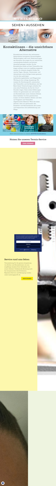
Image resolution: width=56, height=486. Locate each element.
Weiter (53, 35)
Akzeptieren (28, 241)
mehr (28, 246)
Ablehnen (28, 244)
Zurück (2, 35)
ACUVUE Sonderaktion (38, 133)
